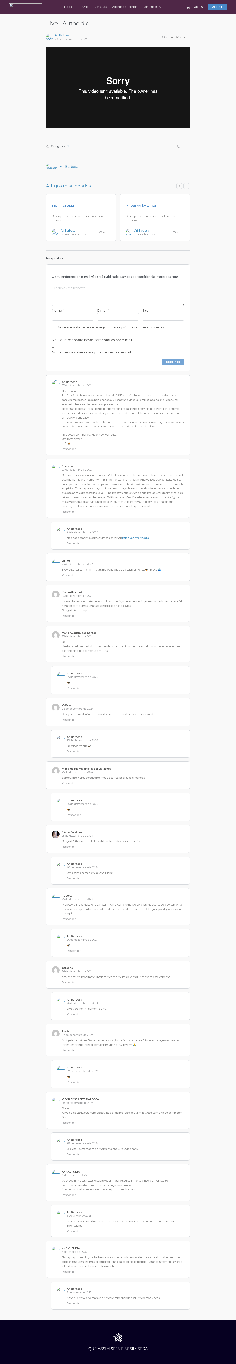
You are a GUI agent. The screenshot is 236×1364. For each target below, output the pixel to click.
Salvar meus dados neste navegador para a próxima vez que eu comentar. (111, 327)
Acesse (199, 7)
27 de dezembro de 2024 (77, 1035)
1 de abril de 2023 (144, 234)
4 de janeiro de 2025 (74, 1175)
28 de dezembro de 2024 (78, 1102)
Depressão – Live (141, 206)
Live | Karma (63, 206)
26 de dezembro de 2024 (82, 939)
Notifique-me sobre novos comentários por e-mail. (92, 340)
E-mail (103, 310)
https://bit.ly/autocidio (135, 538)
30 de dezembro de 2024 (83, 867)
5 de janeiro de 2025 (79, 1215)
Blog (69, 146)
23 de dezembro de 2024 (71, 39)
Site (145, 310)
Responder (69, 449)
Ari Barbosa (62, 35)
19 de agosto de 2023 (73, 234)
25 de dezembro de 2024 (82, 677)
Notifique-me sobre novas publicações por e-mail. (91, 352)
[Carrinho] (188, 7)
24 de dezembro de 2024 (77, 708)
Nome (58, 310)
